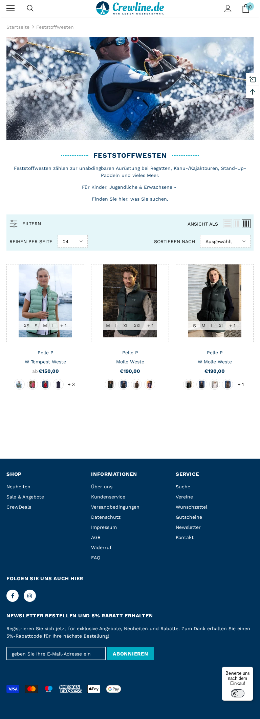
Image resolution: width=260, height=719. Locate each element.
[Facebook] (12, 596)
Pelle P (45, 352)
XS (26, 325)
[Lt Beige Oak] (215, 384)
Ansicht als (203, 224)
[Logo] (130, 8)
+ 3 (71, 384)
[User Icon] (228, 8)
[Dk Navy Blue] (58, 384)
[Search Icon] (30, 8)
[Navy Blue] (150, 384)
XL (126, 325)
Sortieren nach (174, 241)
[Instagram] (30, 596)
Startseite (17, 27)
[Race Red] (45, 384)
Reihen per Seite (30, 241)
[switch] (237, 693)
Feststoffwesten (55, 27)
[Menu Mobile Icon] (10, 8)
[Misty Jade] (19, 384)
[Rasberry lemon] (32, 384)
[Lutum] (136, 384)
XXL (138, 325)
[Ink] (123, 384)
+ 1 (63, 325)
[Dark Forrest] (110, 384)
